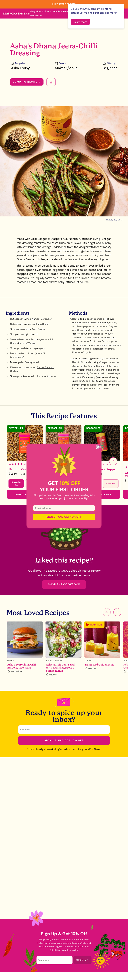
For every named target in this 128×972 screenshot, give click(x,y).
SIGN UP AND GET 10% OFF (64, 516)
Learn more (80, 22)
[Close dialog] (98, 447)
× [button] (121, 7)
